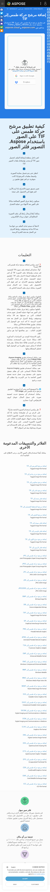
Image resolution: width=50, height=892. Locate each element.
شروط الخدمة (29, 71)
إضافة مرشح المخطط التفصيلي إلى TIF (33, 507)
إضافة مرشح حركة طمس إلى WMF (34, 670)
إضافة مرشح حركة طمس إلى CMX (35, 776)
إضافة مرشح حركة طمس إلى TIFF (35, 613)
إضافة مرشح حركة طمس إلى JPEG (34, 564)
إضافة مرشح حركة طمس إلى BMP (35, 596)
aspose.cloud (12, 27)
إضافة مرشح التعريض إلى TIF (37, 466)
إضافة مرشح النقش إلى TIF (37, 515)
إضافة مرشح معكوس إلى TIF (37, 482)
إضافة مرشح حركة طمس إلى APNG (34, 637)
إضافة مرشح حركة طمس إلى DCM (35, 719)
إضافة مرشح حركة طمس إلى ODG (35, 743)
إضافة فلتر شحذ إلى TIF (38, 499)
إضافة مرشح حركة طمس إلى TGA (35, 645)
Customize (35, 884)
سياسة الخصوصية (18, 71)
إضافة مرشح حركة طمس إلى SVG (35, 694)
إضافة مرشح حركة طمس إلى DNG (35, 735)
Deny (15, 884)
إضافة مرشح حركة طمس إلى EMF (35, 653)
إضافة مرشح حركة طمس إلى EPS (35, 759)
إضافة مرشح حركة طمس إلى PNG (35, 629)
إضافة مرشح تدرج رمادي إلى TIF (35, 474)
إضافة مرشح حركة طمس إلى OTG (35, 751)
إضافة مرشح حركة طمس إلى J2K (35, 580)
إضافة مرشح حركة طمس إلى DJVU (34, 727)
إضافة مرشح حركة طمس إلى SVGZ (34, 702)
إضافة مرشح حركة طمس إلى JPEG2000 (32, 588)
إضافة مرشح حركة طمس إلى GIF (35, 621)
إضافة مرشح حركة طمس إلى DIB (35, 604)
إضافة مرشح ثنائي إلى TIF (38, 490)
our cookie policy (39, 874)
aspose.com (28, 27)
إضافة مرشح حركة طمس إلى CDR (35, 767)
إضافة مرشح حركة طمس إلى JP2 (35, 572)
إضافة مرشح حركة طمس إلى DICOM (34, 710)
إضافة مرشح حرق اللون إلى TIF (36, 539)
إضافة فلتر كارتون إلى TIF (38, 547)
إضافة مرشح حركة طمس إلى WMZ (34, 678)
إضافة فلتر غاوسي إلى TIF (38, 531)
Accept (25, 878)
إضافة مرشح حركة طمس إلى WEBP (34, 686)
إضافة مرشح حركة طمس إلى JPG (35, 556)
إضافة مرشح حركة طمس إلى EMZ (35, 662)
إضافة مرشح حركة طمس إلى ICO (35, 784)
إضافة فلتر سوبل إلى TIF (38, 523)
